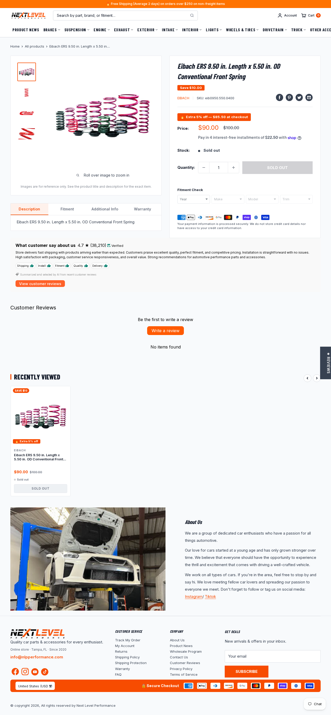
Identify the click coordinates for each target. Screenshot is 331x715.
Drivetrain (273, 29)
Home (15, 46)
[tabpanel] (86, 223)
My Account (124, 646)
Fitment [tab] (67, 209)
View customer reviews (40, 284)
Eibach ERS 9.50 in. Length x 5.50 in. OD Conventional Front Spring (38, 457)
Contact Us (179, 657)
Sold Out (40, 488)
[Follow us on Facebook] (15, 673)
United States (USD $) (35, 686)
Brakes (50, 29)
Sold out (277, 167)
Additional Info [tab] (105, 209)
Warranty (122, 669)
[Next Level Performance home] (37, 633)
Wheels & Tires (240, 29)
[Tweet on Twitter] (299, 97)
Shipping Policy (127, 657)
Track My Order (127, 640)
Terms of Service (184, 674)
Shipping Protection (131, 663)
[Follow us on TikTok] (44, 671)
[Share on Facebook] (279, 97)
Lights (212, 29)
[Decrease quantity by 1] (203, 167)
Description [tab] (29, 209)
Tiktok (210, 596)
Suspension (75, 29)
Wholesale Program (186, 651)
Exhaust (122, 29)
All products (34, 46)
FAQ (118, 674)
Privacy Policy (181, 669)
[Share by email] (309, 97)
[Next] (317, 378)
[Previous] (307, 378)
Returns (121, 651)
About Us (177, 640)
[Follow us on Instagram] (25, 673)
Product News (25, 29)
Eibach (183, 98)
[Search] (192, 15)
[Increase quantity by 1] (233, 167)
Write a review (165, 330)
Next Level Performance (96, 705)
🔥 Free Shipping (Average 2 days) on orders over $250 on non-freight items (165, 4)
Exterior (145, 29)
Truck (297, 29)
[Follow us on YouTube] (35, 671)
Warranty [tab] (142, 209)
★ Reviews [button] (328, 363)
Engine (100, 29)
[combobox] (193, 199)
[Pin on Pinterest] (289, 97)
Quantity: (186, 167)
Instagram (193, 596)
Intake (168, 29)
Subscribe (247, 671)
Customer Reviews (185, 663)
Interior (190, 29)
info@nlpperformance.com (36, 657)
